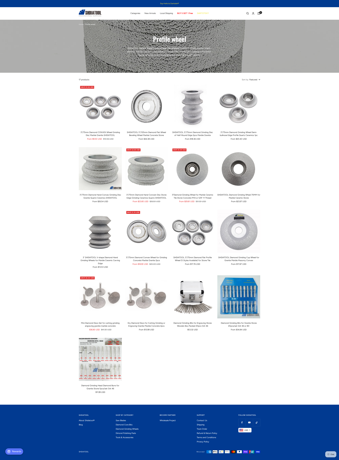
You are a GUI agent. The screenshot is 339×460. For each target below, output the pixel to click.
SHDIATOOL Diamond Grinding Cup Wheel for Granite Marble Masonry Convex (238, 259)
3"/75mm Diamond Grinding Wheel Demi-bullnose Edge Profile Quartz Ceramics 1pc (239, 134)
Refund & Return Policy (207, 433)
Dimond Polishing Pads (126, 433)
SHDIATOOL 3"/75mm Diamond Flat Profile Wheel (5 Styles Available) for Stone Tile (192, 259)
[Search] (247, 13)
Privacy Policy (203, 441)
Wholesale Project (168, 420)
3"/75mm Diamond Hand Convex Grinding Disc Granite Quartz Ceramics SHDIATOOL (100, 196)
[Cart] (259, 13)
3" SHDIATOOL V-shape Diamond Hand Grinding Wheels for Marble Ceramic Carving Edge (100, 260)
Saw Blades (121, 420)
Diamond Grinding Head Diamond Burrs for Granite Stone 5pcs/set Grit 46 (100, 387)
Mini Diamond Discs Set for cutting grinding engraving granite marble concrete (100, 324)
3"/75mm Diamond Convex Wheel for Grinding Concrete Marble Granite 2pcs (146, 259)
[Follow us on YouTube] (249, 422)
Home (81, 24)
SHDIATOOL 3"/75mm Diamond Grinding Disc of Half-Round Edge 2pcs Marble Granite (192, 134)
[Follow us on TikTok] (256, 422)
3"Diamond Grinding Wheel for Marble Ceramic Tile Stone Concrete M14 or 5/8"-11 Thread (192, 196)
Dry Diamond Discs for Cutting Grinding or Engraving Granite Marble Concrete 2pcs (146, 324)
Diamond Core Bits (124, 425)
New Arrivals (150, 13)
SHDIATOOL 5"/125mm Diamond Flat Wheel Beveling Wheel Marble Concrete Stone (146, 134)
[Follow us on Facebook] (242, 422)
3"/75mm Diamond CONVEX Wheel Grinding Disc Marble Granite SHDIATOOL (100, 134)
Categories (135, 13)
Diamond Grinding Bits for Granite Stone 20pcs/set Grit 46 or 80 (239, 324)
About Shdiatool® (87, 420)
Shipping (200, 425)
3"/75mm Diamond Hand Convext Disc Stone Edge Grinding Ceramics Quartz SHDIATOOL (146, 196)
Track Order (202, 429)
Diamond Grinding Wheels (127, 429)
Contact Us (202, 420)
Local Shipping (166, 13)
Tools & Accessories (124, 437)
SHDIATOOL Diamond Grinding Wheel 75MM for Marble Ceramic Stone (238, 196)
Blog (81, 425)
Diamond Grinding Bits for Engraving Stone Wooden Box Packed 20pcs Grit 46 (192, 324)
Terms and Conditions (206, 437)
